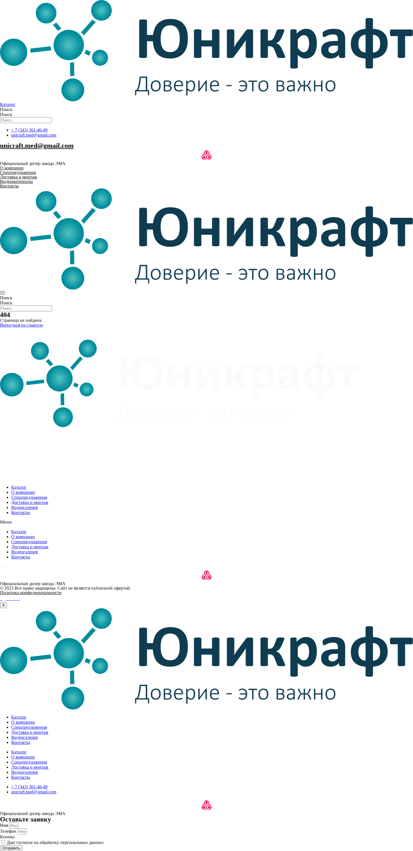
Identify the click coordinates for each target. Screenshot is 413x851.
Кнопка (7, 836)
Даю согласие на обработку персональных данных (55, 842)
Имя (4, 825)
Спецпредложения (29, 497)
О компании (23, 492)
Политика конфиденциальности (31, 592)
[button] (206, 522)
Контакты (20, 512)
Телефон (8, 831)
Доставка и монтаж (29, 502)
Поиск (6, 109)
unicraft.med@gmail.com (37, 145)
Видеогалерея (24, 507)
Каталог (19, 487)
